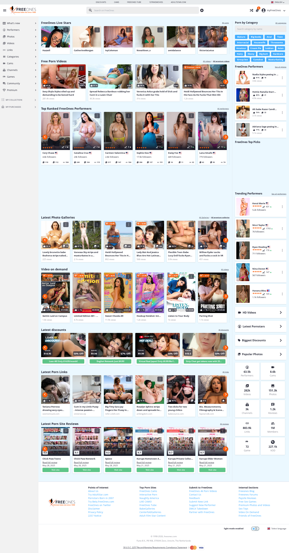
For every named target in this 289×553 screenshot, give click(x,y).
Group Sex (242, 59)
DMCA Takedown (198, 508)
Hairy (240, 53)
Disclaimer (94, 508)
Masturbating (275, 59)
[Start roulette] (249, 10)
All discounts (224, 330)
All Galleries (204, 217)
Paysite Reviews (247, 498)
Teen (280, 36)
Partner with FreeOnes (201, 512)
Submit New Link (198, 501)
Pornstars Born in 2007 (101, 498)
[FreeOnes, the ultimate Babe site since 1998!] (22, 10)
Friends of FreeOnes (250, 515)
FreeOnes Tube (148, 505)
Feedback (194, 498)
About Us (93, 491)
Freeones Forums (248, 494)
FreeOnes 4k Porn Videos (203, 491)
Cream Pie (255, 48)
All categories (280, 23)
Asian (281, 48)
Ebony (251, 53)
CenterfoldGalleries (150, 512)
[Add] (202, 10)
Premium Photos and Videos (254, 505)
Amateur (241, 48)
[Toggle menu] (4, 10)
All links (226, 372)
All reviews (224, 424)
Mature (241, 36)
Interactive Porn (148, 494)
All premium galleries (220, 217)
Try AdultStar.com (98, 494)
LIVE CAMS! (145, 501)
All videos (207, 61)
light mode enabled (234, 528)
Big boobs (256, 36)
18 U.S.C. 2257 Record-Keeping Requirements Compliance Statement (155, 547)
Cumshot (258, 59)
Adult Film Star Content (152, 515)
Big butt (263, 53)
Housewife (259, 42)
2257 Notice (94, 515)
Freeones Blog (246, 491)
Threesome (277, 42)
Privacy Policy (95, 512)
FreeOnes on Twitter (99, 505)
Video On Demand (249, 512)
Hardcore (278, 53)
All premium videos (221, 61)
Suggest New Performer (202, 505)
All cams (225, 23)
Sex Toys (243, 508)
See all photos (280, 67)
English (278, 2)
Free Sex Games (247, 501)
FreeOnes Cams (148, 491)
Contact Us (195, 494)
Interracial (243, 42)
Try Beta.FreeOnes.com (101, 501)
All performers (223, 108)
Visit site (56, 469)
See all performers (279, 194)
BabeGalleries (147, 508)
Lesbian (269, 48)
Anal (269, 36)
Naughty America (149, 498)
